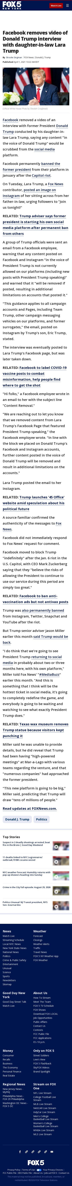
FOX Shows (39, 1009)
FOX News (29, 57)
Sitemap (7, 984)
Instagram (26, 1151)
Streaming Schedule (13, 940)
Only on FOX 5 (43, 1051)
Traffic (36, 948)
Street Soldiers (41, 1055)
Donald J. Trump (43, 57)
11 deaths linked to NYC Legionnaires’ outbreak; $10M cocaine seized (23, 858)
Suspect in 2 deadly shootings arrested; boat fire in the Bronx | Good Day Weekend (26, 843)
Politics (41, 819)
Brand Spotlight (41, 1071)
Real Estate (9, 1075)
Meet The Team (42, 1001)
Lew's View (39, 1059)
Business (7, 1063)
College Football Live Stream (44, 1098)
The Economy (10, 1067)
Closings (37, 940)
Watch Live (56, 6)
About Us (40, 993)
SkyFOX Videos (41, 1067)
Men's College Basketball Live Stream (45, 1118)
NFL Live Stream (42, 1093)
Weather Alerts (41, 944)
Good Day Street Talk (14, 1001)
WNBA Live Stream (43, 1130)
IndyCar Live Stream (44, 1112)
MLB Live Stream (42, 1104)
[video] (61, 845)
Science (7, 972)
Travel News (40, 952)
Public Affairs (40, 1021)
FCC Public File (41, 1034)
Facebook (10, 120)
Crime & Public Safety (14, 960)
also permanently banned (43, 610)
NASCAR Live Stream (44, 1108)
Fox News (55, 184)
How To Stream (42, 997)
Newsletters (9, 980)
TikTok (32, 1151)
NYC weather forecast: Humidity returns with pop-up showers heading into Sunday (26, 873)
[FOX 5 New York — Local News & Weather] (12, 5)
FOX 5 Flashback (42, 1063)
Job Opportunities (42, 1017)
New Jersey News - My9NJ (13, 1090)
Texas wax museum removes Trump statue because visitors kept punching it (35, 730)
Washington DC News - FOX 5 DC (15, 1104)
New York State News (14, 948)
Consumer (8, 1055)
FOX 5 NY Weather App (45, 956)
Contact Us (39, 1025)
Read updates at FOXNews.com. (30, 808)
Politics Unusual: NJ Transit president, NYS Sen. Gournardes (25, 903)
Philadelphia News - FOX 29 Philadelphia (13, 1097)
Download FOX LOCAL (45, 1013)
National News (11, 952)
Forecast (38, 936)
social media (44, 149)
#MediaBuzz (49, 674)
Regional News (14, 1084)
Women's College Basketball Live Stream (45, 1125)
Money (8, 1051)
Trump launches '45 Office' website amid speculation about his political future (33, 503)
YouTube (39, 1151)
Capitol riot (41, 175)
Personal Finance (12, 1071)
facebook (20, 1151)
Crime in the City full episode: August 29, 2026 (26, 887)
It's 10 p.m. (39, 1042)
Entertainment (10, 964)
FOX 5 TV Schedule (43, 1005)
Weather (39, 931)
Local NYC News (12, 944)
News (7, 931)
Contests (38, 1030)
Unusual (7, 968)
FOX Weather (40, 960)
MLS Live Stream (42, 1134)
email (52, 1151)
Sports (6, 976)
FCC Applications (42, 1038)
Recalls (6, 1059)
